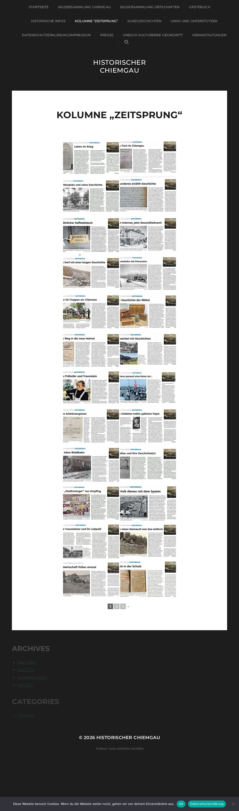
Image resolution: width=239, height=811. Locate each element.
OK (181, 804)
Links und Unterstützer (194, 21)
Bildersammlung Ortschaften (150, 7)
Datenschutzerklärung (207, 804)
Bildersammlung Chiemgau (84, 7)
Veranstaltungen (209, 35)
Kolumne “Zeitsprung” (96, 21)
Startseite (39, 7)
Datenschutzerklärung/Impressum (56, 35)
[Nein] (233, 804)
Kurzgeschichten (144, 21)
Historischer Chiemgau (119, 66)
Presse (106, 35)
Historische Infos (48, 21)
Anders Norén (130, 749)
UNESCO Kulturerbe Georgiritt (153, 35)
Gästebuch (199, 7)
